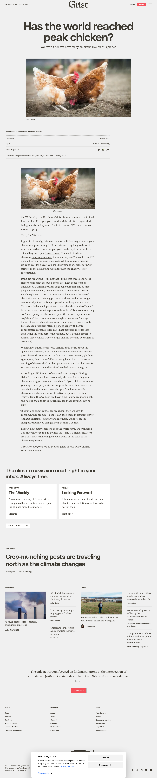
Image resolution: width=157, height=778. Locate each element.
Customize (103, 765)
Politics (8, 716)
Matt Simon (55, 620)
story (29, 446)
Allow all (105, 758)
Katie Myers (90, 626)
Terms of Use (9, 770)
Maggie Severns (35, 131)
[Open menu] (150, 4)
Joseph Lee (131, 603)
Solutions (8, 720)
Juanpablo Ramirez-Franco (138, 623)
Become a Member (103, 720)
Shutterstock (31, 119)
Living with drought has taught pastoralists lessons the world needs (139, 596)
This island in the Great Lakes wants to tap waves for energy (62, 630)
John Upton (10, 572)
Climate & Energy (25, 572)
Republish (100, 727)
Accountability (11, 723)
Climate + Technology (101, 144)
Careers (53, 723)
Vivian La (54, 638)
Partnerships (55, 727)
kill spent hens (61, 326)
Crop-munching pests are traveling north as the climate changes (53, 560)
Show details (43, 773)
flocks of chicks (73, 264)
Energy (7, 713)
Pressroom (54, 730)
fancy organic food (42, 257)
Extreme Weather (11, 727)
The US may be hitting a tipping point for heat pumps (62, 613)
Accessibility (101, 730)
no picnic (58, 290)
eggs (27, 264)
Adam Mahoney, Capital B (137, 646)
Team (52, 716)
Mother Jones (58, 446)
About (52, 713)
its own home (52, 253)
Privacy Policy (20, 770)
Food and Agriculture (13, 730)
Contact (53, 720)
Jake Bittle (54, 603)
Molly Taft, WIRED (12, 630)
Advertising (100, 723)
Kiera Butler (10, 131)
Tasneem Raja (21, 131)
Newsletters (100, 713)
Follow (132, 4)
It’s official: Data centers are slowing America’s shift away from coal (62, 596)
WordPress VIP (24, 768)
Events (98, 716)
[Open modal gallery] (58, 188)
